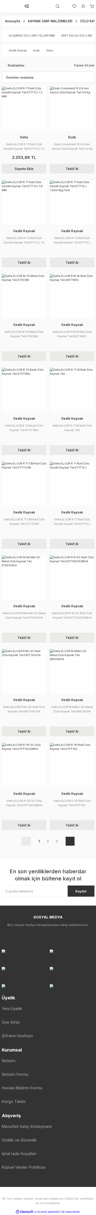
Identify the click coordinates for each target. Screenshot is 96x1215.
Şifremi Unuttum (17, 1035)
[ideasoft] (24, 1212)
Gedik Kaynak (24, 231)
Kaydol (80, 891)
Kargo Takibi (13, 1101)
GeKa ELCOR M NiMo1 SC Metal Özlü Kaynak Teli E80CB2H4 (72, 709)
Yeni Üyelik (12, 1008)
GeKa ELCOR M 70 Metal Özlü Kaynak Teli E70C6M (24, 334)
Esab (72, 137)
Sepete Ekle (24, 169)
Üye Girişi (11, 1022)
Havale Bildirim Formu (22, 1088)
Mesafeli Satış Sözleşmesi (27, 1126)
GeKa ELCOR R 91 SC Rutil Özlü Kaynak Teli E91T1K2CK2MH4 (72, 615)
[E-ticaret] (47, 1212)
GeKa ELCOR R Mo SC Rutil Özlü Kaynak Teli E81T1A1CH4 (24, 709)
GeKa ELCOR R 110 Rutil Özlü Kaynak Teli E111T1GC (72, 803)
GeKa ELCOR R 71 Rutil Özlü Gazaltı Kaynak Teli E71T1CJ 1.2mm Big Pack (72, 240)
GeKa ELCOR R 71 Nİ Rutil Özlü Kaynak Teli (72, 428)
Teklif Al (72, 169)
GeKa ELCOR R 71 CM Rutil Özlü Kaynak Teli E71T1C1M (24, 522)
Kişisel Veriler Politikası (24, 1167)
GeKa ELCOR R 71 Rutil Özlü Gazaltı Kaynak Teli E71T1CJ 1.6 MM (24, 240)
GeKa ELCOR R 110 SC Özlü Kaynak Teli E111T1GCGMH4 (24, 803)
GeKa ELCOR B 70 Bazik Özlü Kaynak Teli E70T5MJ (24, 428)
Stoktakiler (16, 65)
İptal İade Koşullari (19, 1153)
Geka (24, 137)
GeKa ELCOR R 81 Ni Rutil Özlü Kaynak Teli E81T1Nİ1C (72, 334)
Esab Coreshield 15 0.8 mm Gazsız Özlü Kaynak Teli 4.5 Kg (72, 146)
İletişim (8, 1060)
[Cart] (90, 6)
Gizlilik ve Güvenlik (19, 1140)
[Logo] (27, 6)
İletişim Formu (15, 1074)
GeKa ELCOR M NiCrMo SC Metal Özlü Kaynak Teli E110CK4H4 (24, 615)
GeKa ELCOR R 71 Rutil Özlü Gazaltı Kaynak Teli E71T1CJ (72, 522)
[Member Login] (81, 6)
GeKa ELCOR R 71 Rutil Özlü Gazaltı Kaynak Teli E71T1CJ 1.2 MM (24, 147)
